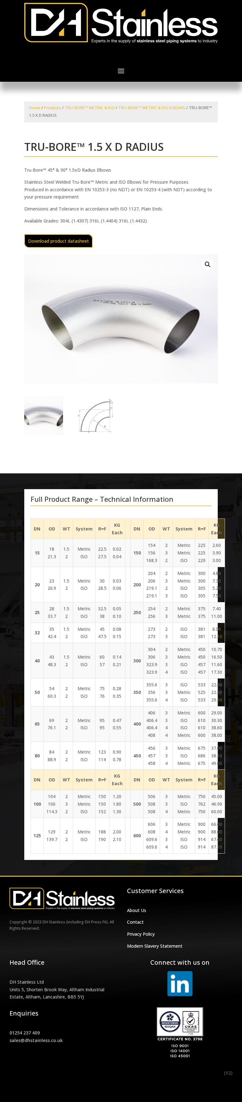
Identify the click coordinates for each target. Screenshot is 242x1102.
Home (34, 107)
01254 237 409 (24, 1033)
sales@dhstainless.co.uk (36, 1040)
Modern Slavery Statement (154, 946)
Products (52, 107)
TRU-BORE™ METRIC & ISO (90, 107)
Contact (135, 922)
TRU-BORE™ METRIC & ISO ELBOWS (151, 107)
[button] (207, 264)
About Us (136, 910)
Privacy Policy (141, 934)
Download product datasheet (58, 241)
